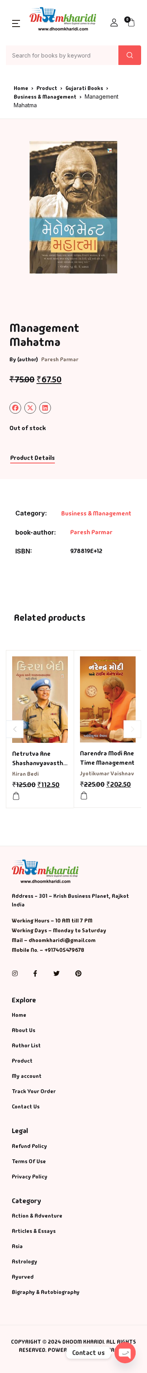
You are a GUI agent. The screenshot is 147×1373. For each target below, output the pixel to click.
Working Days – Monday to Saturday (59, 930)
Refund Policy (29, 1146)
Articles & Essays (34, 1230)
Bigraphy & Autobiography (46, 1292)
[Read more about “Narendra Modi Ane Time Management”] (84, 796)
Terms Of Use (29, 1161)
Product (46, 88)
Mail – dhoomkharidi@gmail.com (54, 940)
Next (132, 729)
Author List (26, 1045)
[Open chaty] (125, 1352)
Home (21, 88)
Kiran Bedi (25, 773)
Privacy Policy (29, 1176)
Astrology (24, 1261)
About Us (23, 1030)
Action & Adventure (37, 1215)
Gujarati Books (84, 88)
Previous (15, 729)
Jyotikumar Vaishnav (107, 773)
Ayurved (23, 1276)
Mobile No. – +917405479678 (48, 949)
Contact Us (26, 1106)
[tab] (32, 458)
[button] (16, 23)
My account (27, 1075)
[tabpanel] (73, 207)
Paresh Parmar (59, 359)
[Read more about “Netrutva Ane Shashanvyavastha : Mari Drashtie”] (16, 796)
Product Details (32, 458)
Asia (17, 1246)
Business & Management (45, 96)
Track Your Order (34, 1091)
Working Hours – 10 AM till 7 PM (52, 920)
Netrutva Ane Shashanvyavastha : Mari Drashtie (39, 763)
